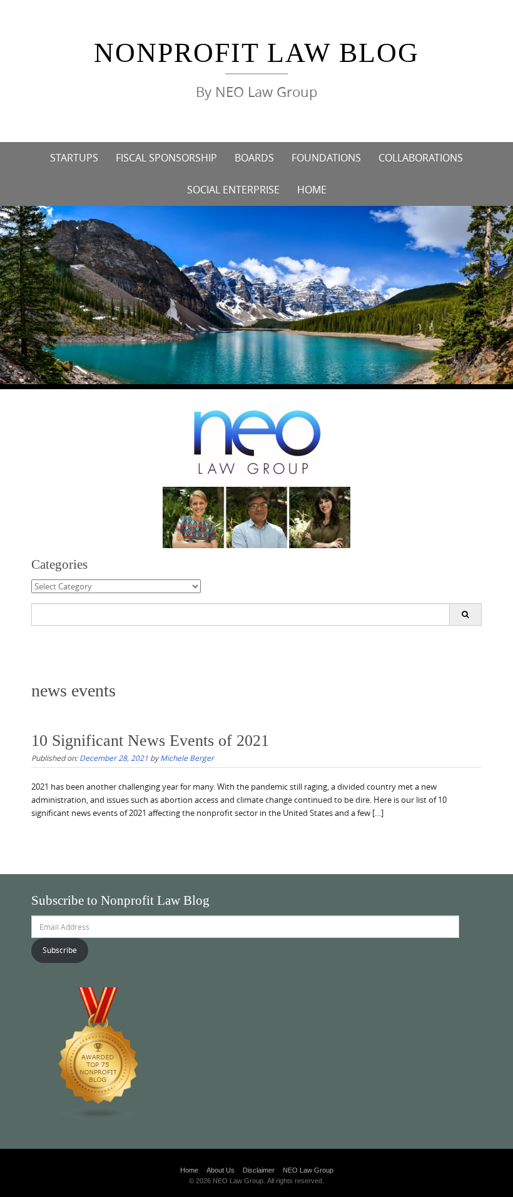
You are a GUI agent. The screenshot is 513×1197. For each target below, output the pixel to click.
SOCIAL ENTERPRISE (233, 189)
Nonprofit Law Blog (256, 53)
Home (189, 1170)
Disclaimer (259, 1170)
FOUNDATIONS (326, 158)
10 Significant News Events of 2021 (150, 740)
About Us (220, 1170)
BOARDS (254, 158)
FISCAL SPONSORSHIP (166, 158)
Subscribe (60, 950)
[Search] (465, 614)
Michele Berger (187, 758)
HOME (312, 189)
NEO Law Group (308, 1170)
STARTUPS (74, 158)
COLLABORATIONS (420, 158)
